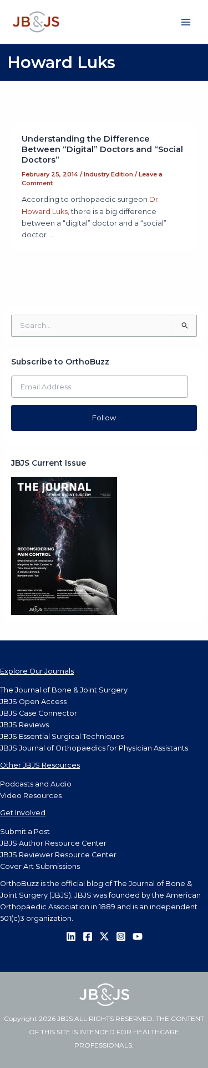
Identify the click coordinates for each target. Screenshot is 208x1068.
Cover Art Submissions (40, 866)
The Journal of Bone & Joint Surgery (64, 690)
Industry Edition (108, 174)
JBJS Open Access (33, 701)
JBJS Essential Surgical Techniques (62, 736)
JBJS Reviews (24, 725)
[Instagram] (121, 936)
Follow (104, 418)
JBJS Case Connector (38, 713)
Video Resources (31, 795)
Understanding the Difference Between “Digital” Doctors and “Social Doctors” (102, 149)
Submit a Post (25, 831)
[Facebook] (88, 936)
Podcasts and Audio (36, 784)
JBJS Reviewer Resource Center (58, 855)
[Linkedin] (71, 936)
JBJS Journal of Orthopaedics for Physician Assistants (94, 748)
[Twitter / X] (104, 936)
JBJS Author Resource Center (53, 843)
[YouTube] (138, 936)
